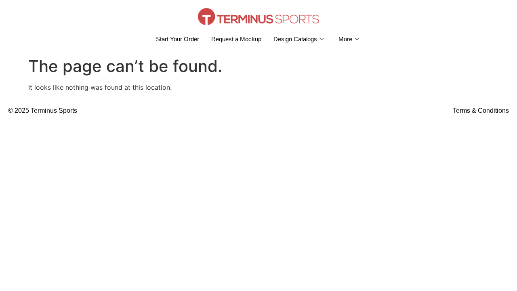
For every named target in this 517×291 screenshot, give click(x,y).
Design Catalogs (295, 39)
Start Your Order (177, 39)
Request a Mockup (236, 39)
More (345, 39)
